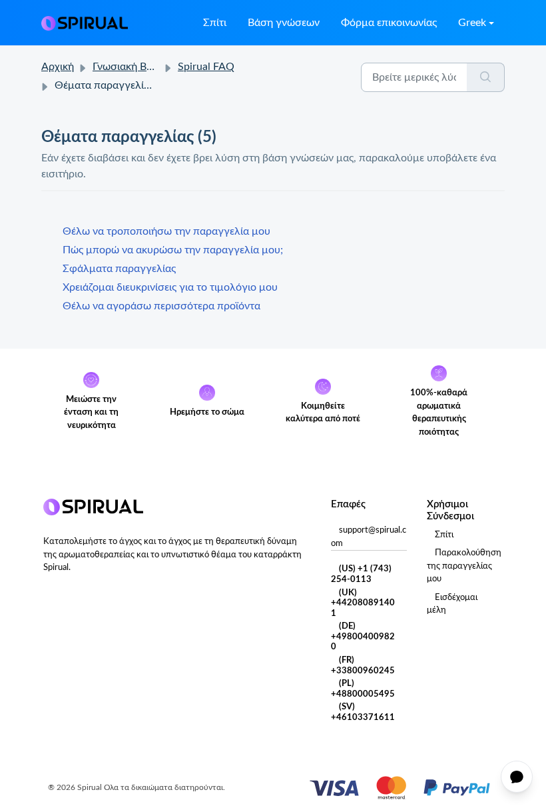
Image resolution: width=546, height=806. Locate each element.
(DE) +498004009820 (363, 636)
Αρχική (57, 66)
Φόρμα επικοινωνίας (389, 22)
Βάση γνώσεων (284, 22)
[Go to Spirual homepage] (84, 23)
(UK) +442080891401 (363, 603)
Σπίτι (214, 22)
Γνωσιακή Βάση (129, 66)
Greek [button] (472, 22)
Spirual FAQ (206, 66)
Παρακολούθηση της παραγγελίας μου (464, 566)
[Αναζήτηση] (486, 77)
